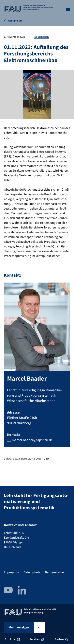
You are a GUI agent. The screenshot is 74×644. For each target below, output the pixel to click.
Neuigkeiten (41, 37)
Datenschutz (32, 572)
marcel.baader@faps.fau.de (32, 440)
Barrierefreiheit (55, 572)
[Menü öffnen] (68, 9)
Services (35, 639)
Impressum (11, 572)
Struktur (10, 639)
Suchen (59, 639)
